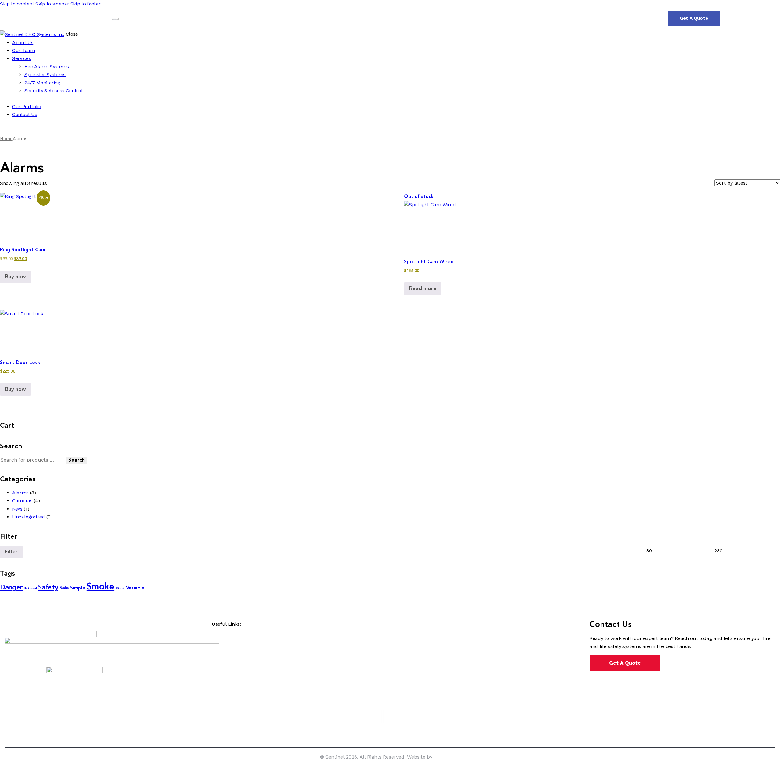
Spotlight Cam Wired (429, 262)
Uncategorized (28, 517)
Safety (48, 587)
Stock (120, 588)
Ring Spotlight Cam (22, 250)
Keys (17, 509)
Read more (422, 288)
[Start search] (732, 18)
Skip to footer (85, 4)
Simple (77, 588)
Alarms (20, 493)
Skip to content (17, 4)
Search (76, 460)
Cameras (22, 501)
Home (6, 138)
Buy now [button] (15, 276)
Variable (135, 588)
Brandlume (447, 757)
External (30, 588)
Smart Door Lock (20, 362)
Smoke (100, 587)
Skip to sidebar (52, 4)
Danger (11, 587)
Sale (64, 588)
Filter (11, 552)
